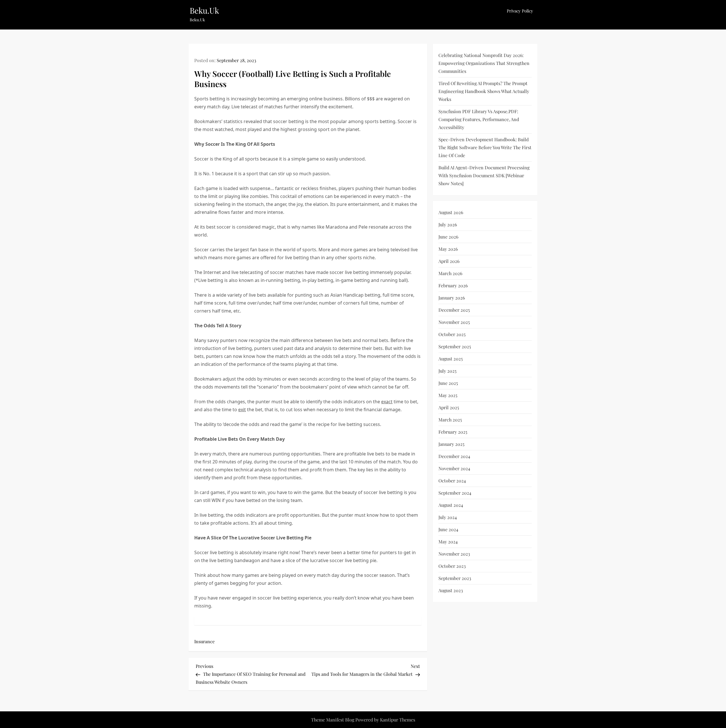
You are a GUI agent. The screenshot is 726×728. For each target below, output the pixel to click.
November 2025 (454, 322)
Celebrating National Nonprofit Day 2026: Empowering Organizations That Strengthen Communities (483, 63)
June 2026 (448, 237)
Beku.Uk (204, 10)
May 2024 (448, 542)
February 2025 (452, 432)
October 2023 (452, 566)
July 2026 (447, 224)
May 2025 (447, 395)
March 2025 (450, 420)
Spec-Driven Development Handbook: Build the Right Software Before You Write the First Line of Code (484, 147)
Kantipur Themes (397, 720)
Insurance (204, 641)
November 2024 (454, 468)
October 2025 (452, 334)
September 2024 (454, 493)
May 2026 (448, 249)
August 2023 (450, 590)
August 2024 (450, 505)
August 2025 (450, 359)
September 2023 (454, 578)
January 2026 (451, 298)
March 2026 (450, 273)
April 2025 (448, 407)
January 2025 (451, 444)
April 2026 (448, 261)
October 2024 (452, 481)
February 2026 (453, 285)
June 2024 (448, 529)
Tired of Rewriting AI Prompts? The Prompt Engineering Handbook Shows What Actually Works (483, 91)
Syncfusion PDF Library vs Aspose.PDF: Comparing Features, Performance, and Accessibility (478, 119)
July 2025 (447, 371)
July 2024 (447, 517)
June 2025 (448, 383)
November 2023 (454, 554)
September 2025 (454, 346)
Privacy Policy (520, 11)
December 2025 (454, 310)
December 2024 (454, 456)
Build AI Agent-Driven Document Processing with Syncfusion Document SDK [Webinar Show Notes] (483, 175)
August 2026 (450, 212)
